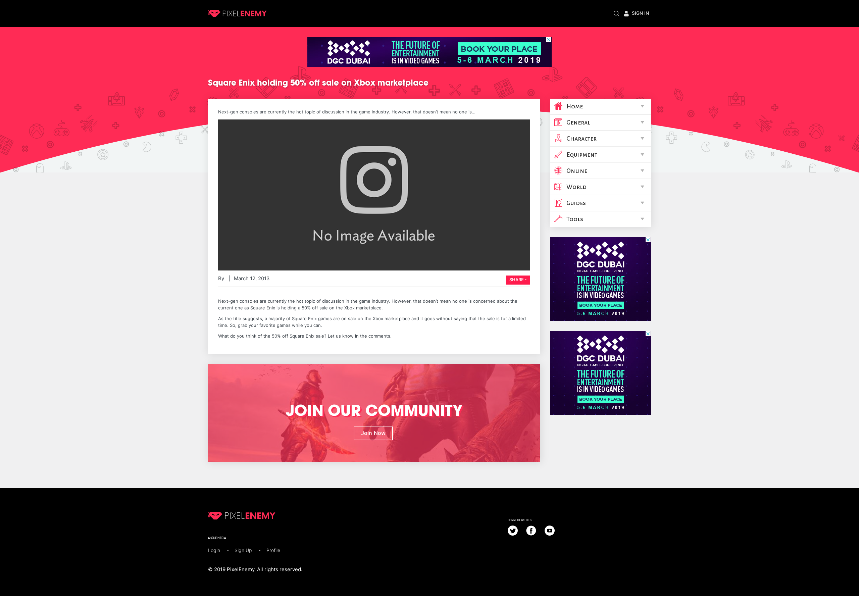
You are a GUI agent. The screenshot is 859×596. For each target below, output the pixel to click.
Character (581, 138)
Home (574, 106)
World (576, 187)
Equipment (581, 154)
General (578, 122)
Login (214, 550)
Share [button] (516, 279)
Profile (273, 550)
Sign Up (243, 550)
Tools (574, 219)
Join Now (373, 433)
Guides (576, 203)
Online (576, 170)
